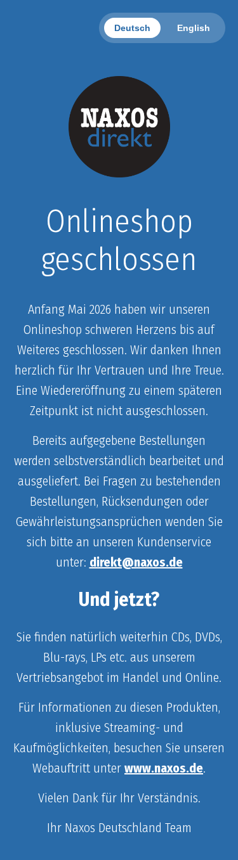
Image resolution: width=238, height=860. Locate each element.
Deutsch (132, 28)
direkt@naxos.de (136, 562)
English (193, 28)
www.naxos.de (163, 768)
